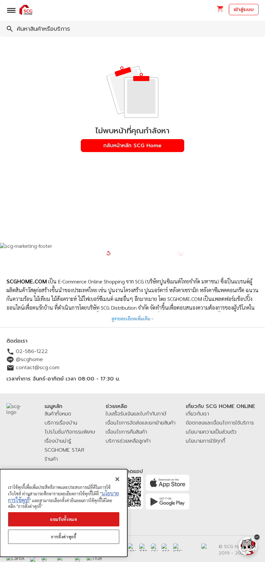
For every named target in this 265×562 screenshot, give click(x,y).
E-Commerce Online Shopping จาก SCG (101, 281)
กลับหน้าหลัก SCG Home (132, 145)
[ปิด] (117, 479)
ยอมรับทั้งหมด (63, 519)
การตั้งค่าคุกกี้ (63, 536)
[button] (220, 10)
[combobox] (132, 29)
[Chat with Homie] (248, 546)
